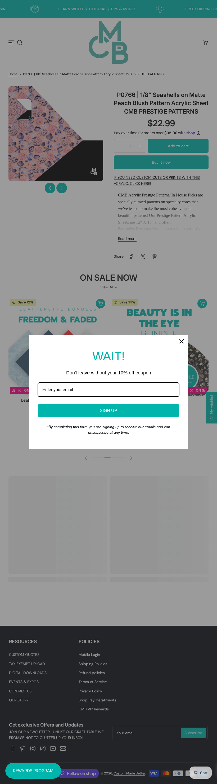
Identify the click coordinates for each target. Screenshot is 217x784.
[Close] (181, 341)
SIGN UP (108, 410)
